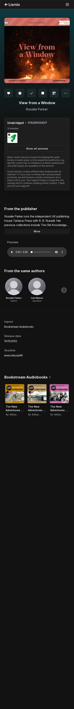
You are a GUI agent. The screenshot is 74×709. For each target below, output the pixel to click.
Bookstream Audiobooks (19, 326)
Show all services (37, 148)
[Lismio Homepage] (12, 4)
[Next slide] (64, 290)
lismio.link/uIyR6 (13, 355)
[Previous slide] (10, 290)
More (37, 231)
